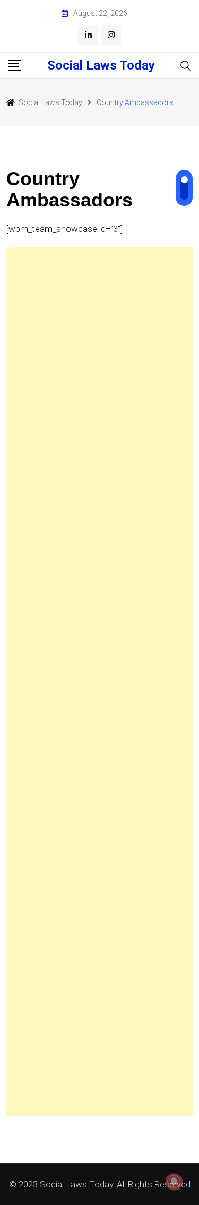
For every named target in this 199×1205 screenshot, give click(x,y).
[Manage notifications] (174, 1181)
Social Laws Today (101, 65)
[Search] (185, 65)
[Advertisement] (99, 681)
